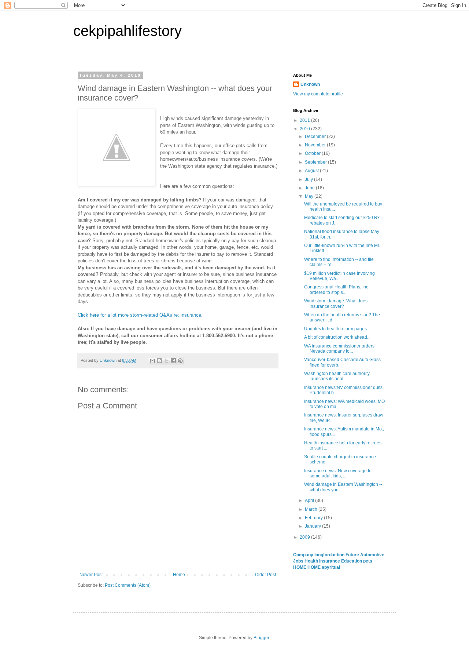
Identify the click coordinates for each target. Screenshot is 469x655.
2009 (305, 537)
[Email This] (152, 360)
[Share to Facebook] (173, 360)
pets (367, 561)
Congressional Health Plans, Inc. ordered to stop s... (336, 289)
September (316, 162)
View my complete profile (318, 94)
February (314, 517)
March (311, 509)
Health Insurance (322, 561)
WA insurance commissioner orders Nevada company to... (339, 348)
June (310, 187)
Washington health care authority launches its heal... (337, 376)
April (310, 500)
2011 (305, 120)
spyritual (331, 567)
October (313, 153)
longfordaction (330, 554)
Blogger (261, 637)
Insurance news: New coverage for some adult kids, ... (338, 473)
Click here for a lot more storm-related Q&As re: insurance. (140, 315)
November (316, 145)
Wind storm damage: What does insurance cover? (336, 303)
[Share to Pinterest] (180, 360)
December (316, 136)
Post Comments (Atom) (128, 585)
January (313, 526)
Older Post (265, 574)
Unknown (310, 84)
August (312, 170)
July (309, 179)
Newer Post (91, 574)
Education (352, 561)
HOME (300, 567)
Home (179, 574)
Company (303, 554)
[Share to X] (166, 360)
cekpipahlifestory (127, 31)
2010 (305, 128)
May (309, 196)
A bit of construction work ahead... (337, 337)
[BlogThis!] (159, 360)
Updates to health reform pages (335, 328)
